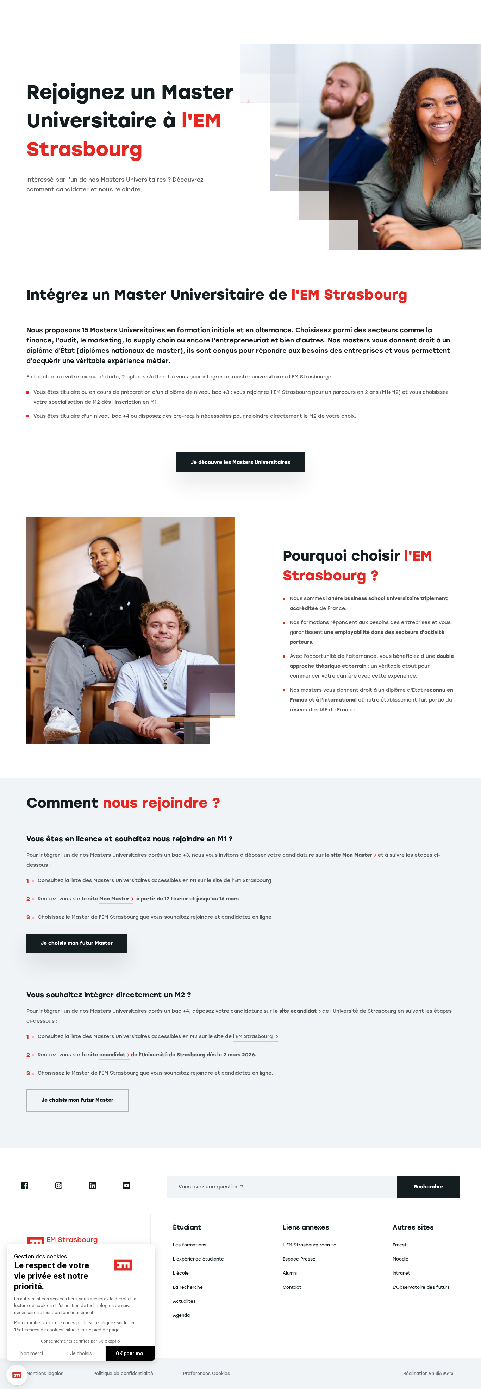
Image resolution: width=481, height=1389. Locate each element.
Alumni (290, 1273)
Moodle (400, 1259)
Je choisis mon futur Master (77, 943)
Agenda (181, 1315)
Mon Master (114, 899)
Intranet (401, 1273)
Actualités (184, 1301)
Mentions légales (44, 1373)
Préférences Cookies (206, 1373)
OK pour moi (130, 1353)
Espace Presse (299, 1259)
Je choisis (81, 1353)
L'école (181, 1273)
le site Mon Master (348, 855)
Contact (292, 1287)
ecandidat (304, 1011)
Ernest (400, 1245)
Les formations (189, 1245)
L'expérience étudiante (198, 1259)
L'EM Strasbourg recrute (309, 1245)
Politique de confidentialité (123, 1373)
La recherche (188, 1287)
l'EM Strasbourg (253, 1036)
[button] (16, 1375)
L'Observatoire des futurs (421, 1287)
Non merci (31, 1353)
